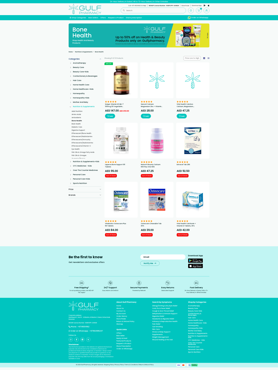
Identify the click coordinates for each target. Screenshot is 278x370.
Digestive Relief (158, 316)
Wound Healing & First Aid (162, 339)
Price (71, 189)
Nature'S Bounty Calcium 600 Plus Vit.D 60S (150, 165)
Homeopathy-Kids (81, 98)
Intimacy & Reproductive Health (164, 321)
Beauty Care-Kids (81, 71)
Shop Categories (78, 17)
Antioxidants (76, 117)
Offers (103, 17)
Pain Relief (156, 324)
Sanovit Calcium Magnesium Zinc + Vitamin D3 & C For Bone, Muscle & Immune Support (151, 107)
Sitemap (119, 324)
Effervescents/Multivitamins (82, 143)
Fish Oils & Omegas (79, 155)
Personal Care (79, 174)
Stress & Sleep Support (161, 332)
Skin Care (156, 329)
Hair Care (77, 80)
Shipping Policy (109, 365)
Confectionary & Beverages (85, 76)
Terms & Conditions (131, 365)
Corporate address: (75, 315)
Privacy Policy (119, 365)
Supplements (157, 334)
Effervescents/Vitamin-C (81, 146)
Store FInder (121, 319)
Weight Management (160, 337)
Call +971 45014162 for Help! (137, 6)
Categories (74, 59)
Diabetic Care (77, 127)
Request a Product (116, 17)
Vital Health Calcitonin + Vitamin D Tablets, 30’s (186, 224)
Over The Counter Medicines (85, 170)
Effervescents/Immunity (81, 140)
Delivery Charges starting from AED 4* (139, 1)
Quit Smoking (157, 326)
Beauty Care (78, 67)
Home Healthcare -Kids (83, 89)
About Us (120, 308)
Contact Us (120, 311)
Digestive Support (78, 130)
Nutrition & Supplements (83, 52)
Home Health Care (81, 85)
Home (71, 52)
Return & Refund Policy (125, 321)
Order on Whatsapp (199, 17)
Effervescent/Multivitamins (82, 136)
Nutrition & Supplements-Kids (86, 161)
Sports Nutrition (80, 183)
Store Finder (185, 6)
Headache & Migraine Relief (163, 319)
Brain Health (76, 124)
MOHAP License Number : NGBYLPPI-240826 (164, 6)
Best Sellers (93, 17)
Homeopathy (79, 93)
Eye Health (76, 149)
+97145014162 (83, 326)
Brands (72, 195)
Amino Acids (76, 114)
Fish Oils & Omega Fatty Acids (83, 152)
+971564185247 (96, 331)
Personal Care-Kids (81, 179)
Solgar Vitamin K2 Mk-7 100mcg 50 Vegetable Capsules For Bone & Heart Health (115, 107)
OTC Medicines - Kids (82, 166)
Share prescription (134, 17)
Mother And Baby (80, 102)
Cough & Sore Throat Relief (163, 311)
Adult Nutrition (77, 111)
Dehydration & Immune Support (164, 313)
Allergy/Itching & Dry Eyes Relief (164, 306)
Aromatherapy (79, 63)
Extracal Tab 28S (183, 164)
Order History (121, 316)
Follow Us (72, 335)
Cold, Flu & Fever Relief (161, 308)
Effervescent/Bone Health (81, 133)
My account (121, 313)
